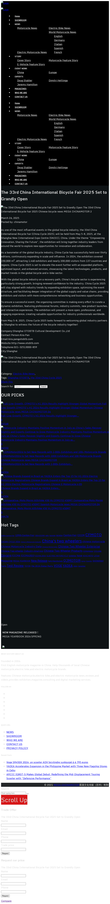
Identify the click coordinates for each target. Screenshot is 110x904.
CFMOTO (93, 535)
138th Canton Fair (7, 535)
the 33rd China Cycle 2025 (46, 378)
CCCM (81, 535)
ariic (47, 535)
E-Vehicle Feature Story (31, 64)
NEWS (10, 732)
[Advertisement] (55, 597)
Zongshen (81, 566)
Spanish (58, 48)
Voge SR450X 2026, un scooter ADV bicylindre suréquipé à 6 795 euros (47, 762)
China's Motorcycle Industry (31, 542)
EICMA (16, 555)
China (20, 72)
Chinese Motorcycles (50, 547)
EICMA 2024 (40, 555)
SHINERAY (98, 561)
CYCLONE (97, 551)
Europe (53, 72)
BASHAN (53, 535)
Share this (7, 382)
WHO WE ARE (21, 92)
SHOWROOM (20, 20)
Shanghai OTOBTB (18, 378)
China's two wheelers (62, 541)
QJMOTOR (71, 560)
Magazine (6, 561)
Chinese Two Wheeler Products (63, 551)
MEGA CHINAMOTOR (66, 785)
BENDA (59, 535)
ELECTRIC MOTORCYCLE (57, 555)
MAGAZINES (20, 88)
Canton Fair (70, 535)
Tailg (3, 566)
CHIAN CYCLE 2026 (10, 541)
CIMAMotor (88, 551)
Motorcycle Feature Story (63, 60)
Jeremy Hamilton (27, 84)
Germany (59, 40)
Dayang (6, 555)
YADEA (68, 565)
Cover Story (24, 60)
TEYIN (27, 566)
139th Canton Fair (24, 535)
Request (5, 853)
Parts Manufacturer (55, 561)
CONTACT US (21, 96)
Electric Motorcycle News (32, 52)
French (58, 52)
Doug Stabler (24, 80)
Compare (6, 901)
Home (17, 16)
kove (79, 555)
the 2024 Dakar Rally (42, 566)
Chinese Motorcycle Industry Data (21, 546)
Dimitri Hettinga (58, 80)
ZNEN (75, 566)
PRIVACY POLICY (17, 748)
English (58, 36)
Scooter (89, 561)
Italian (58, 44)
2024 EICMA (40, 535)
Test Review (15, 565)
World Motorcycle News (62, 32)
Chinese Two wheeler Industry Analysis (22, 551)
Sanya (83, 561)
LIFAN (96, 555)
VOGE (58, 565)
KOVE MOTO (88, 555)
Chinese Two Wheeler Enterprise (79, 546)
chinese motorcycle (93, 542)
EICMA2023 (27, 555)
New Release (39, 560)
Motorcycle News (27, 28)
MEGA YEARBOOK (21, 560)
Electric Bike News (59, 28)
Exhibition (72, 555)
